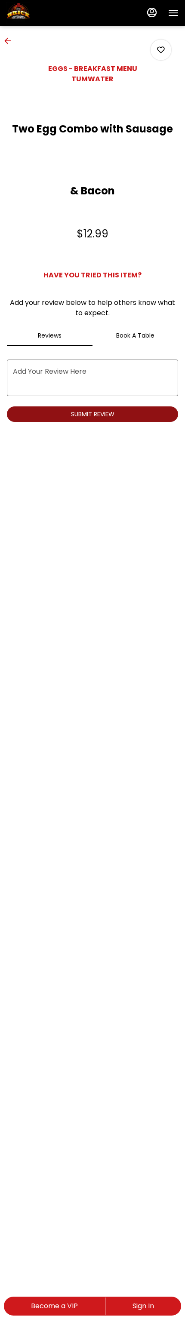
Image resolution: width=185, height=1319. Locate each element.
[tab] (49, 335)
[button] (10, 41)
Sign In (143, 1306)
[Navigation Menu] (173, 13)
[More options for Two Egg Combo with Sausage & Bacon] (161, 50)
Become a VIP (54, 1306)
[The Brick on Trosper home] (45, 13)
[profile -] (152, 12)
